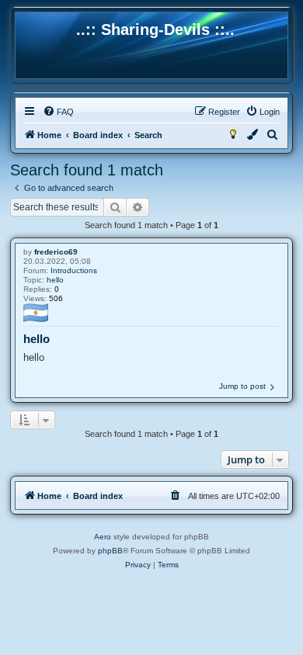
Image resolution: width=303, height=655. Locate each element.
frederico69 (56, 252)
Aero (102, 536)
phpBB (110, 550)
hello (55, 280)
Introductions (73, 270)
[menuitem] (58, 111)
